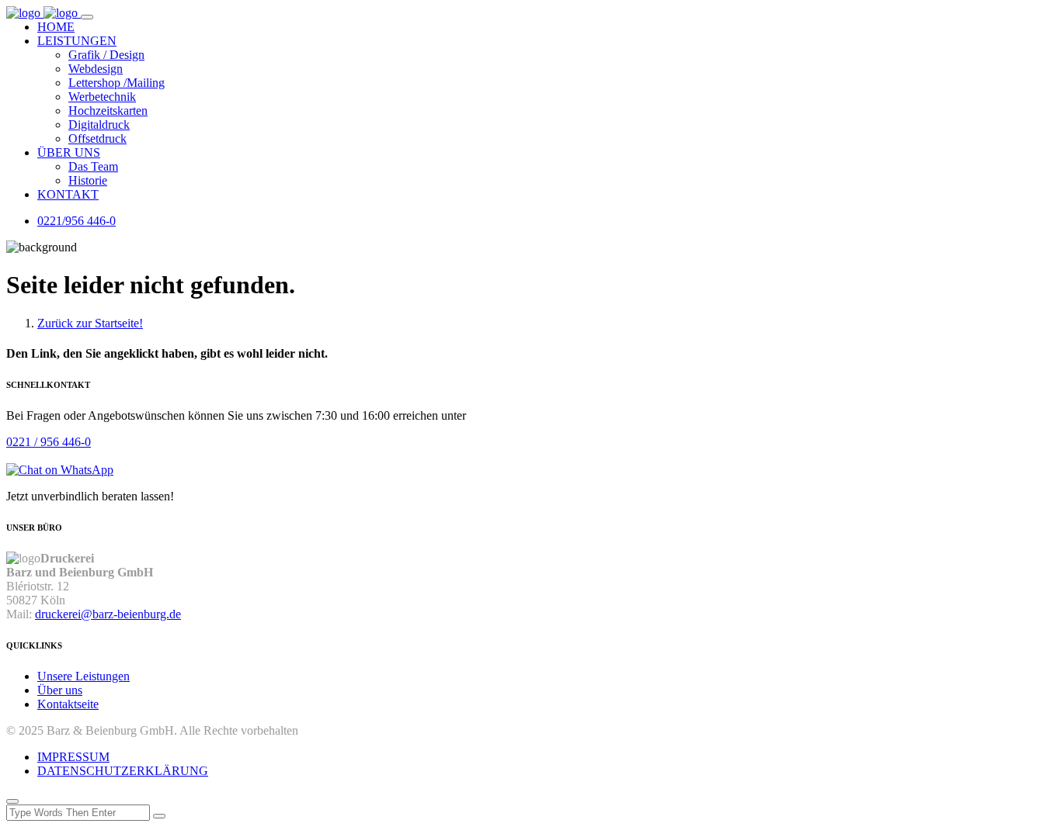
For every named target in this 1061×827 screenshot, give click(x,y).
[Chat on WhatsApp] (59, 469)
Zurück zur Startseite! (90, 323)
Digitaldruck (99, 124)
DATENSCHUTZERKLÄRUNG (122, 770)
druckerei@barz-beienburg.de (108, 614)
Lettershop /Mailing (116, 82)
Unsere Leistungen (83, 676)
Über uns (59, 690)
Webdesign (95, 68)
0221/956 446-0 (76, 220)
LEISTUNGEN (77, 40)
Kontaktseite (68, 704)
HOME (56, 26)
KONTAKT (68, 194)
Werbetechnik (102, 96)
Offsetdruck (97, 138)
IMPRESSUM (73, 756)
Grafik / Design (106, 54)
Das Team (93, 166)
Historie (87, 180)
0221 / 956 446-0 (48, 441)
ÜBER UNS (68, 152)
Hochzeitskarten (108, 110)
